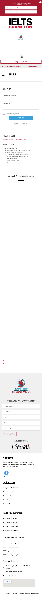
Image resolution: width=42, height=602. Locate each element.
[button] (21, 56)
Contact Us (6, 504)
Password (6, 104)
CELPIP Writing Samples (10, 543)
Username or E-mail (10, 95)
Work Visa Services (9, 492)
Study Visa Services (9, 496)
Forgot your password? (21, 124)
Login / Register (21, 62)
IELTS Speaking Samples (10, 530)
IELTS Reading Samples (10, 526)
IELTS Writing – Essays (10, 522)
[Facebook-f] (21, 599)
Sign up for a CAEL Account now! (14, 140)
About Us (6, 500)
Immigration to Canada (10, 488)
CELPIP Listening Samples (11, 555)
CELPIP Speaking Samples (11, 551)
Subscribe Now (21, 12)
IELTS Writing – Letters (10, 518)
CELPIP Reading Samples (11, 547)
